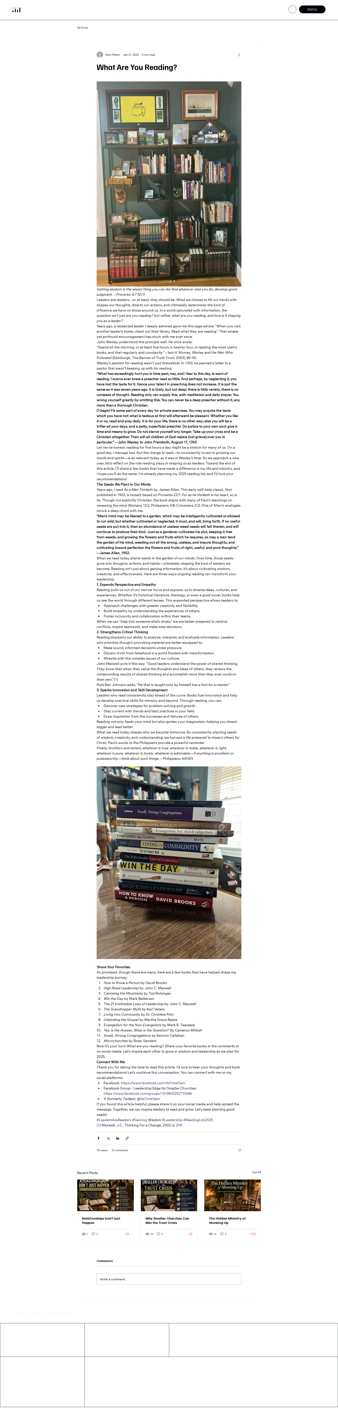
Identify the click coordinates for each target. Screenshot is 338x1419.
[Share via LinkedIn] (118, 1138)
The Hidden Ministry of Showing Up (227, 1220)
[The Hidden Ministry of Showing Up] (232, 1195)
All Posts (82, 27)
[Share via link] (127, 1138)
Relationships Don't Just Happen (101, 1220)
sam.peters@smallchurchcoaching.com (30, 1338)
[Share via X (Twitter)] (108, 1138)
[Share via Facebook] (98, 1138)
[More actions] (239, 54)
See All (256, 1172)
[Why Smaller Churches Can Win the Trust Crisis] (169, 1195)
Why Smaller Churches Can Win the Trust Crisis (167, 1220)
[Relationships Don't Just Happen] (105, 1195)
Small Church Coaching (42, 1312)
